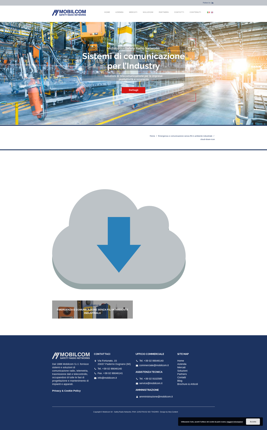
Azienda (119, 12)
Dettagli (133, 90)
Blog (179, 380)
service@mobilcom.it (150, 383)
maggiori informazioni (235, 422)
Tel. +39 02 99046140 (110, 368)
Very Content (173, 412)
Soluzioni (148, 12)
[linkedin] (212, 2)
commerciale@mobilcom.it (154, 365)
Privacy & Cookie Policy (66, 390)
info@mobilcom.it (107, 377)
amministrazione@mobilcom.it (156, 396)
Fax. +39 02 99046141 (110, 373)
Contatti (179, 12)
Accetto (253, 421)
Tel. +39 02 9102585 (150, 378)
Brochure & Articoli (187, 384)
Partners (164, 12)
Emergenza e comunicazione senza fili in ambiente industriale (185, 136)
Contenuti (195, 12)
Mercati (133, 12)
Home (107, 12)
